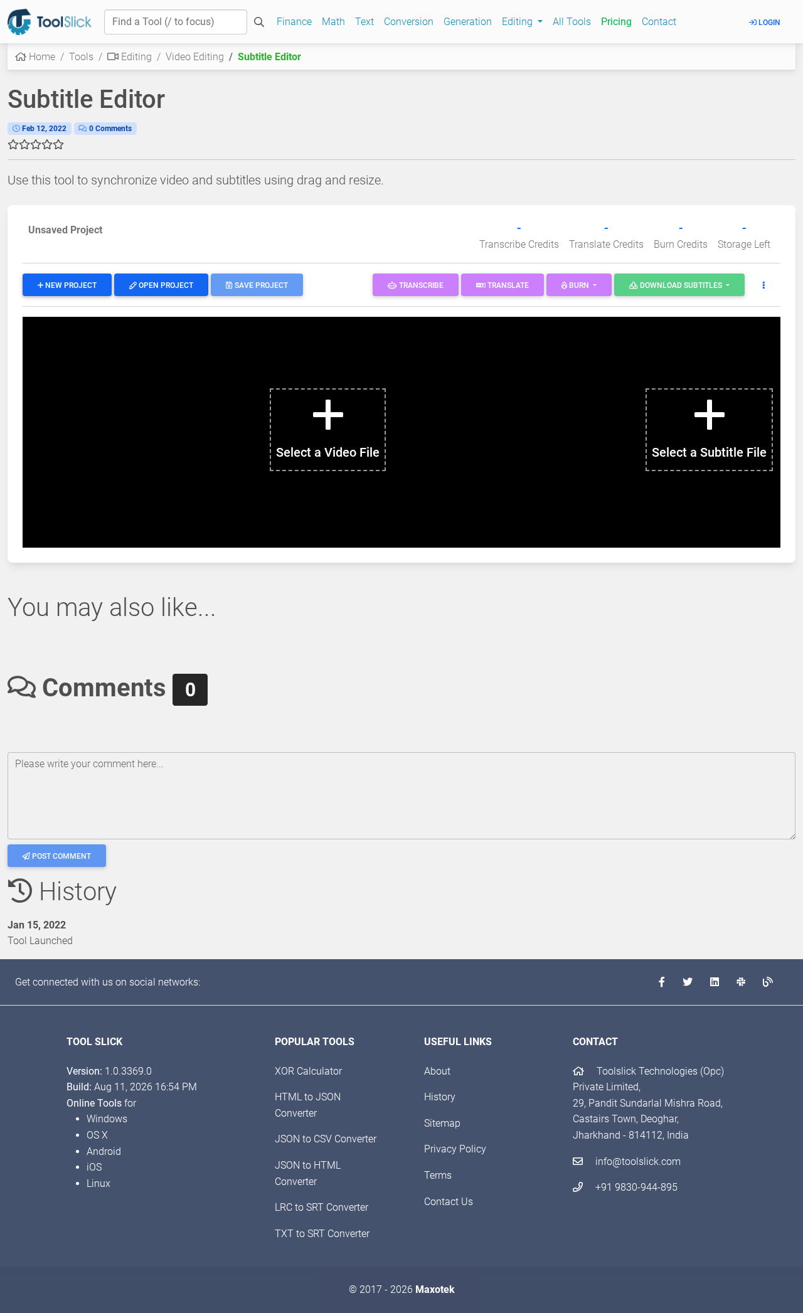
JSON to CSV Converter (325, 1139)
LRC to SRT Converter (321, 1207)
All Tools (572, 22)
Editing (135, 57)
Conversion (408, 22)
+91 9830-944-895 (635, 1187)
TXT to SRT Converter (322, 1234)
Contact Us (448, 1202)
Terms (438, 1175)
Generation (468, 22)
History (439, 1097)
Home (40, 57)
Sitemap (442, 1123)
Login (768, 22)
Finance (294, 22)
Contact (659, 22)
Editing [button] (518, 22)
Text (364, 22)
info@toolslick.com (637, 1161)
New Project (70, 285)
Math (333, 22)
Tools (81, 57)
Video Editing (195, 57)
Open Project (165, 285)
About (437, 1071)
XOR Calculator (308, 1071)
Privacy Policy (455, 1149)
